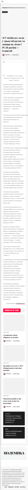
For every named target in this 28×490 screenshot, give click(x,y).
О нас (5, 487)
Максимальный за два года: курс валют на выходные (12, 401)
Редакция (10, 487)
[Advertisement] (14, 24)
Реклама (16, 487)
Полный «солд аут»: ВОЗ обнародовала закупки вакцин (13, 368)
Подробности (20, 303)
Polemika (7, 55)
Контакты (22, 487)
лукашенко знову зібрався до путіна (10, 336)
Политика (5, 12)
